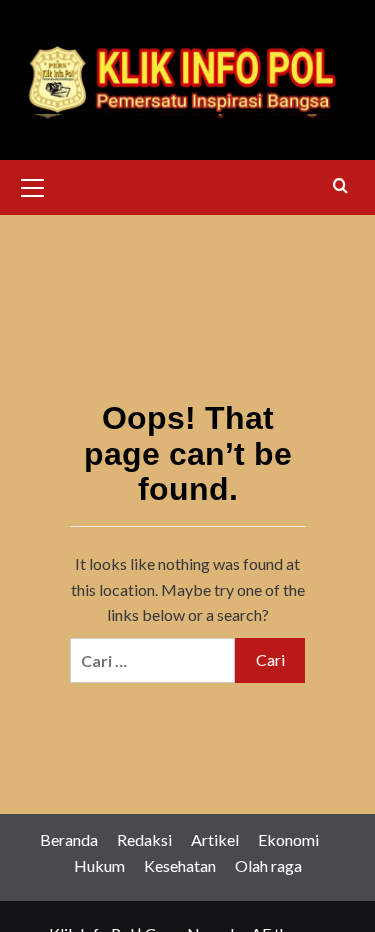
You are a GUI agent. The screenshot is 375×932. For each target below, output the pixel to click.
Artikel (215, 839)
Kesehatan (180, 865)
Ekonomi (288, 839)
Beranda (69, 839)
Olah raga (268, 865)
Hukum (99, 865)
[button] (33, 185)
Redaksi (144, 839)
